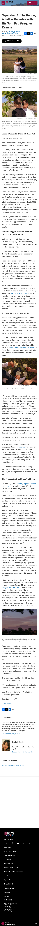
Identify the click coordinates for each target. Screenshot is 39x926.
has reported (20, 447)
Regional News (8, 880)
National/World (8, 884)
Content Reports (9, 909)
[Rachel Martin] (6, 745)
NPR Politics (7, 704)
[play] (3, 924)
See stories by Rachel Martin (22, 752)
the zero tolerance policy (20, 293)
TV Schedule (7, 859)
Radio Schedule (8, 863)
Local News (7, 876)
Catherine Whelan (12, 33)
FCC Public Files (8, 905)
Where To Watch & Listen (11, 868)
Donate (33, 3)
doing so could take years (11, 588)
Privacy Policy (8, 911)
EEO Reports (7, 906)
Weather (6, 896)
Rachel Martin (18, 742)
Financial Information (10, 908)
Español (12, 88)
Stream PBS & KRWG (10, 851)
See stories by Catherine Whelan (13, 765)
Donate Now (7, 892)
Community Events (9, 855)
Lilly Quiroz (11, 31)
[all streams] (36, 923)
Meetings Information (10, 903)
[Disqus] (19, 802)
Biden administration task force (22, 348)
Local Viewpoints (9, 888)
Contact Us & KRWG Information (13, 872)
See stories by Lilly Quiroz (11, 734)
